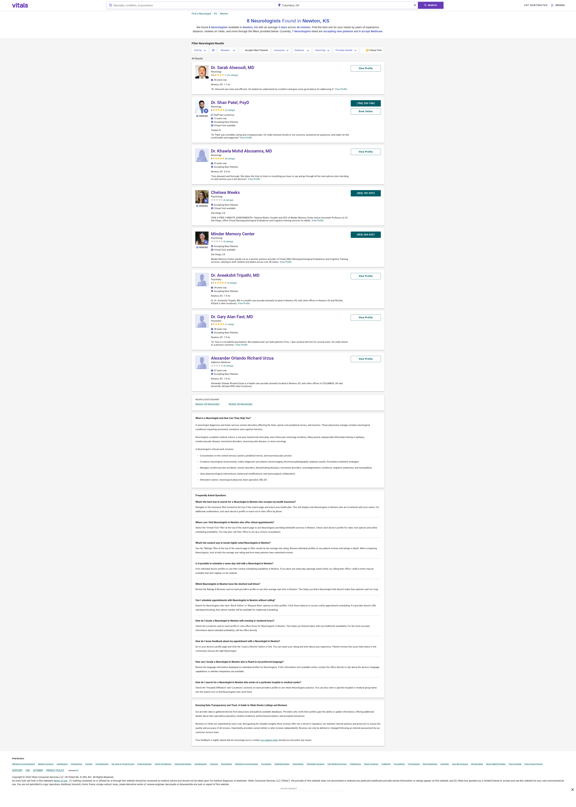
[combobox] (190, 5)
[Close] (573, 790)
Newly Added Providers (496, 764)
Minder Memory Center (233, 233)
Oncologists (266, 764)
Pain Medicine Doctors (337, 764)
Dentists (88, 764)
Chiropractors (76, 764)
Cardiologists (62, 764)
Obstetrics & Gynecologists (246, 764)
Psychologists (414, 764)
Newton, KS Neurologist (207, 404)
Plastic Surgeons (371, 764)
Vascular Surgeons (460, 764)
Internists (214, 764)
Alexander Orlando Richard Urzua (242, 358)
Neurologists (226, 764)
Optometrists (298, 764)
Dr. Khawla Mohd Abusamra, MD (241, 151)
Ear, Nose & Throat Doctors (123, 764)
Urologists (444, 764)
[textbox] (190, 5)
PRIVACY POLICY (55, 770)
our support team (269, 740)
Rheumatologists (430, 764)
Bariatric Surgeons (46, 764)
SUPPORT (17, 770)
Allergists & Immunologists (23, 764)
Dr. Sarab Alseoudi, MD (232, 67)
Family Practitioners (163, 764)
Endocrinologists (144, 764)
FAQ (28, 770)
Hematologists (200, 764)
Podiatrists (386, 764)
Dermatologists (102, 764)
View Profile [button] (341, 89)
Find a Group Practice (533, 764)
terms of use (61, 780)
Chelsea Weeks (225, 192)
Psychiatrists (399, 764)
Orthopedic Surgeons (316, 764)
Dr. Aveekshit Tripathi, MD (235, 275)
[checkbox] (254, 50)
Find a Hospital (515, 764)
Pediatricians (355, 764)
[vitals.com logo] (20, 5)
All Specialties (477, 764)
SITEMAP (38, 770)
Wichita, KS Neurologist (240, 404)
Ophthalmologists (281, 764)
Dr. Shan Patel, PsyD (230, 102)
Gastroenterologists (183, 764)
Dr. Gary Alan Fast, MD (232, 316)
